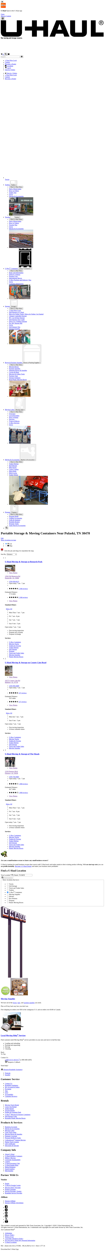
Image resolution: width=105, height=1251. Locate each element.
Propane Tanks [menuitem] (14, 524)
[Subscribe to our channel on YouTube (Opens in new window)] (6, 1222)
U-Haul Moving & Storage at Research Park (23, 562)
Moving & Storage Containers (17, 1114)
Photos (13, 573)
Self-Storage (13, 886)
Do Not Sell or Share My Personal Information (20, 1240)
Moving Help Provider (13, 1188)
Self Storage (13, 649)
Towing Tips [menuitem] (13, 225)
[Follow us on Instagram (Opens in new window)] (6, 1210)
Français (7, 1073)
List (10, 544)
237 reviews (23, 693)
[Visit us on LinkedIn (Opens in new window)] (6, 1217)
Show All (9, 609)
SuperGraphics (10, 1169)
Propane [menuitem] (8, 512)
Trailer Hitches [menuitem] (14, 464)
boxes (15, 1003)
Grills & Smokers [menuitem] (14, 520)
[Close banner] (2, 2)
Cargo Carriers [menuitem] (14, 469)
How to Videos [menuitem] (14, 191)
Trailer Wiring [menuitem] (13, 475)
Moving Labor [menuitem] (10, 409)
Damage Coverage (11, 1136)
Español (7, 1075)
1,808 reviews (23, 784)
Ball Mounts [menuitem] (13, 466)
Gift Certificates (10, 1144)
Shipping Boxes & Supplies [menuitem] (18, 370)
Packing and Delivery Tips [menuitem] (20, 280)
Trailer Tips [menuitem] (12, 192)
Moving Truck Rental (12, 1105)
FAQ (6, 1093)
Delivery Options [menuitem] (14, 274)
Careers (7, 1161)
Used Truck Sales (10, 1132)
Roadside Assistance (11, 1085)
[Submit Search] (21, 57)
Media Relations (10, 1167)
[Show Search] (5, 54)
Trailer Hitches (14, 647)
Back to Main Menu (16, 187)
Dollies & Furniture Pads (13, 1112)
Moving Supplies (14, 655)
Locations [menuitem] (9, 66)
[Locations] (8, 54)
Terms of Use (9, 1237)
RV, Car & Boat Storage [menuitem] (17, 318)
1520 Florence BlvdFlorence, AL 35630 (11, 772)
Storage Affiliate (10, 1201)
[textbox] (22, 875)
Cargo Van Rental (11, 1107)
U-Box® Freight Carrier (13, 1185)
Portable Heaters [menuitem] (14, 522)
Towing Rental (10, 1110)
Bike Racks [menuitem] (13, 467)
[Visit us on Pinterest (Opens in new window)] (6, 1213)
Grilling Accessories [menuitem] (15, 518)
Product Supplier (10, 1189)
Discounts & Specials (12, 1145)
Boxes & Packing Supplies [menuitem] (14, 362)
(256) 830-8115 (14, 581)
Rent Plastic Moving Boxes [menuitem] (18, 379)
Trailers (13, 185)
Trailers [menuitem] (7, 185)
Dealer (7, 1183)
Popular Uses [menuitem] (13, 276)
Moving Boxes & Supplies (13, 1134)
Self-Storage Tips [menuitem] (14, 327)
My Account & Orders (12, 1087)
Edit (2, 538)
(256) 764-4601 (14, 777)
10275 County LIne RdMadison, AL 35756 (12, 681)
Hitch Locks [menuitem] (13, 473)
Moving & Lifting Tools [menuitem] (17, 374)
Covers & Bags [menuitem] (14, 372)
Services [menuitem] (11, 419)
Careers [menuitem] (7, 62)
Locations (11, 1242)
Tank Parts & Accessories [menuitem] (17, 525)
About (9, 1154)
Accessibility (9, 1094)
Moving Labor (20, 409)
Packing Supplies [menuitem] (14, 368)
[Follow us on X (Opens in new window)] (6, 1219)
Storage (13, 306)
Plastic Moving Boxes (16, 657)
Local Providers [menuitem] (14, 415)
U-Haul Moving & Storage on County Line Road (25, 662)
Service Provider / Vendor (13, 1191)
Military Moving (10, 1158)
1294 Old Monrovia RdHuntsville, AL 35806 (12, 577)
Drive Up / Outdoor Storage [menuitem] (18, 321)
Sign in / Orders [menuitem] (11, 73)
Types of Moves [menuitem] (14, 421)
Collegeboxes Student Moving (15, 1140)
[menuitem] (56, 221)
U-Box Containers (15, 642)
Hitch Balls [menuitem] (12, 471)
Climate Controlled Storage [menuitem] (18, 316)
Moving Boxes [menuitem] (14, 367)
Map (10, 546)
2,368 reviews (23, 589)
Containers (25, 268)
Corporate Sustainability (13, 1160)
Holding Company (13, 1156)
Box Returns (13, 898)
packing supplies (29, 1003)
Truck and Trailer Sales (16, 653)
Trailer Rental (9, 1109)
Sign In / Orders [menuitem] (10, 70)
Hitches (11, 896)
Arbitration (8, 1233)
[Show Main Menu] (3, 18)
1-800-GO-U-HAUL (12, 1060)
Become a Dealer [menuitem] (10, 64)
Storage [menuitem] (7, 306)
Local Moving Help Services (13, 1035)
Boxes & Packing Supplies (31, 362)
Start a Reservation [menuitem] (15, 189)
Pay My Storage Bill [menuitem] (15, 323)
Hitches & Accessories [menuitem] (16, 196)
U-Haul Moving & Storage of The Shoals (22, 754)
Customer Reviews (11, 1096)
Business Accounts (11, 1127)
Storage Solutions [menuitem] (14, 378)
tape (19, 1003)
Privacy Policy (9, 1235)
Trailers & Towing (15, 646)
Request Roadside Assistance (12, 1069)
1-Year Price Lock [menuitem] (11, 60)
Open (2, 14)
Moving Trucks (14, 644)
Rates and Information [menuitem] (16, 273)
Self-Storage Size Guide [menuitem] (17, 320)
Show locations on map (8, 540)
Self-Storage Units (11, 1116)
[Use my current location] (12, 875)
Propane (14, 512)
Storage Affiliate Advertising (14, 1203)
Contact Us (8, 1083)
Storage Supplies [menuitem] (14, 329)
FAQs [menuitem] (11, 194)
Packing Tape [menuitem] (13, 376)
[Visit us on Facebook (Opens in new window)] (6, 1207)
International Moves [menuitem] (15, 278)
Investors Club (12, 1163)
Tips (6, 1091)
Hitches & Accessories (28, 460)
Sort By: (4, 554)
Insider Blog (11, 1165)
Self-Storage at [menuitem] (16, 312)
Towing (7, 217)
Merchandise (9, 1171)
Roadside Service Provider (13, 1193)
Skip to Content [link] (6, 16)
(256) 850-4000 (14, 686)
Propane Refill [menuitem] (13, 516)
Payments (8, 1089)
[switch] (52, 545)
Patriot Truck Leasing (12, 1142)
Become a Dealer (23, 866)
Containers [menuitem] (11, 268)
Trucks (11, 884)
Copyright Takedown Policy (14, 1238)
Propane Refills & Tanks (13, 1138)
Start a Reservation (15, 221)
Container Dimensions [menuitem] (16, 284)
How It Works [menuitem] (13, 417)
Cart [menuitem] (8, 68)
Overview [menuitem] (12, 414)
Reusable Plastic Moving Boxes (15, 1118)
